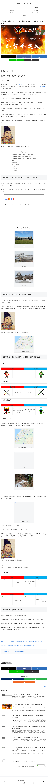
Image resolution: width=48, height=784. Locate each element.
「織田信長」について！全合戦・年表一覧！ (14, 651)
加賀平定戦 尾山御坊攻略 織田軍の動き (21, 156)
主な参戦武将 (16, 164)
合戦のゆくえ (16, 166)
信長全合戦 (4, 662)
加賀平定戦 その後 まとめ (18, 170)
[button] (31, 60)
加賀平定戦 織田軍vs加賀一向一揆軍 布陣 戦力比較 (24, 158)
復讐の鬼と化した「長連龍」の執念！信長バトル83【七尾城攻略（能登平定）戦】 (22, 641)
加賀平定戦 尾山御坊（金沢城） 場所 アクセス (23, 154)
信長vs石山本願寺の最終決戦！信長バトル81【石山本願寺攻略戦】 (18, 645)
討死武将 (15, 168)
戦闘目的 (15, 162)
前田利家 (9, 662)
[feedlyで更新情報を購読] (35, 679)
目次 (22, 152)
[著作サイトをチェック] (12, 679)
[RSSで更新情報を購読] (24, 682)
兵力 (14, 160)
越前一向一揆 (22, 84)
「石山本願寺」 (42, 86)
